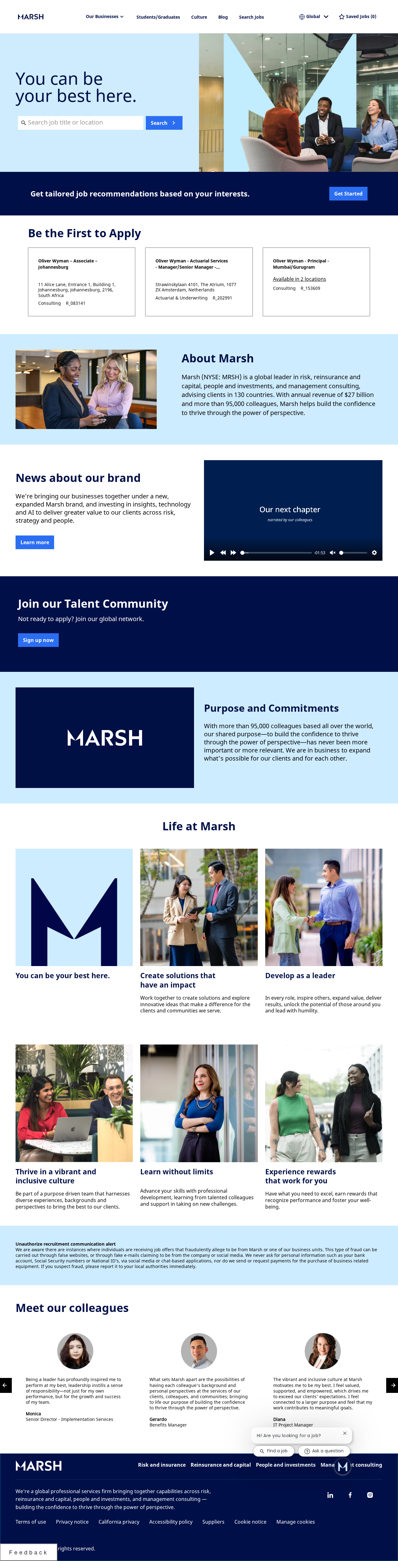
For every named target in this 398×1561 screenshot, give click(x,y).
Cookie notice (250, 1521)
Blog (223, 17)
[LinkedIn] (330, 1495)
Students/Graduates (158, 17)
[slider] (276, 553)
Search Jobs (251, 17)
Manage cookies (295, 1521)
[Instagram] (370, 1495)
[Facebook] (350, 1495)
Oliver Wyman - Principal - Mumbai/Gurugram (301, 264)
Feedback (29, 1552)
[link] (35, 542)
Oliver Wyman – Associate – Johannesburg (67, 264)
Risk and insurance (162, 1464)
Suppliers (213, 1521)
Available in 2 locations (299, 279)
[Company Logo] (49, 17)
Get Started (348, 193)
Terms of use (31, 1521)
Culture (199, 17)
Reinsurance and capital (221, 1464)
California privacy (119, 1521)
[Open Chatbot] (343, 1466)
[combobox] (80, 123)
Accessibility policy (170, 1521)
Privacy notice (72, 1521)
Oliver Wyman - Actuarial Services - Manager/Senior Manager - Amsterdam (191, 264)
